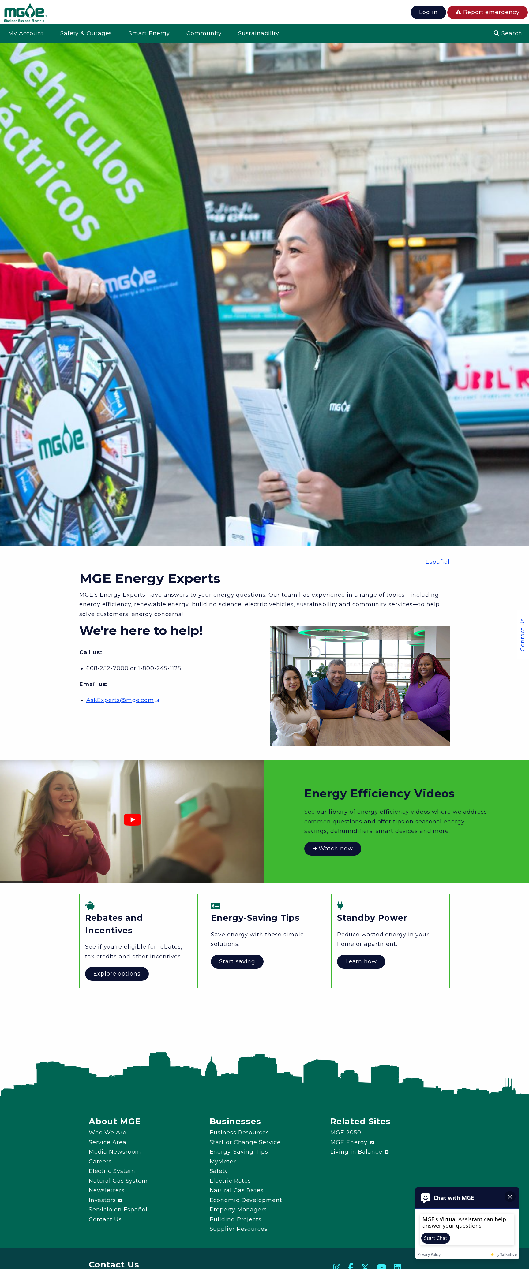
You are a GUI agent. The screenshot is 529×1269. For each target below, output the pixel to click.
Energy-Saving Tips (239, 1151)
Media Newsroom (115, 1151)
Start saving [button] (237, 961)
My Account (26, 33)
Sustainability (258, 33)
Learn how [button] (361, 961)
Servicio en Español (118, 1209)
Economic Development (246, 1200)
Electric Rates (230, 1181)
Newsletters (107, 1190)
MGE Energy (349, 1142)
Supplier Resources (239, 1229)
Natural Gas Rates (237, 1190)
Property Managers (238, 1209)
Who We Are (107, 1132)
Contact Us (522, 634)
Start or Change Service (245, 1142)
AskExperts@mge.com (120, 700)
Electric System (112, 1171)
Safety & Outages (86, 33)
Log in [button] (428, 12)
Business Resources (239, 1132)
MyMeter (223, 1161)
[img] (26, 13)
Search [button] (511, 33)
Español (437, 561)
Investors (103, 1200)
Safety (219, 1171)
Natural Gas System (118, 1181)
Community (204, 33)
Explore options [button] (117, 973)
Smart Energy (149, 33)
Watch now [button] (335, 848)
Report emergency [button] (490, 12)
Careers (100, 1161)
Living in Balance (357, 1151)
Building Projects (235, 1219)
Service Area (107, 1142)
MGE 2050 (345, 1132)
